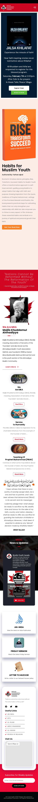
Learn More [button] (11, 367)
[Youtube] (16, 707)
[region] (19, 55)
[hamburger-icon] (34, 7)
